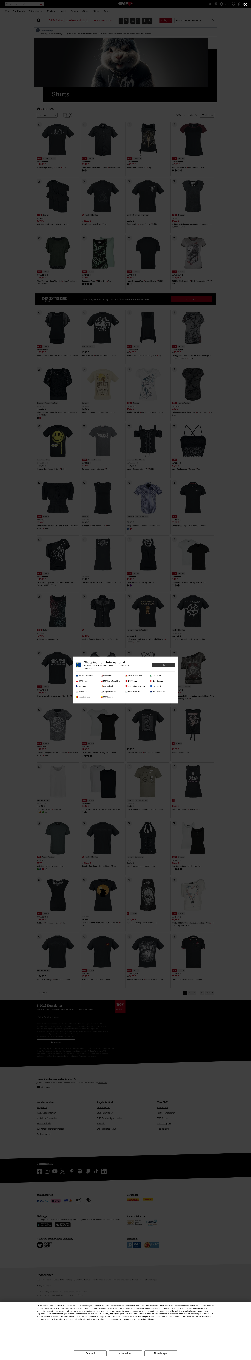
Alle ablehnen (125, 1353)
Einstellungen (160, 1353)
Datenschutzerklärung (145, 1319)
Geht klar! (90, 1353)
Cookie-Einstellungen (65, 1319)
